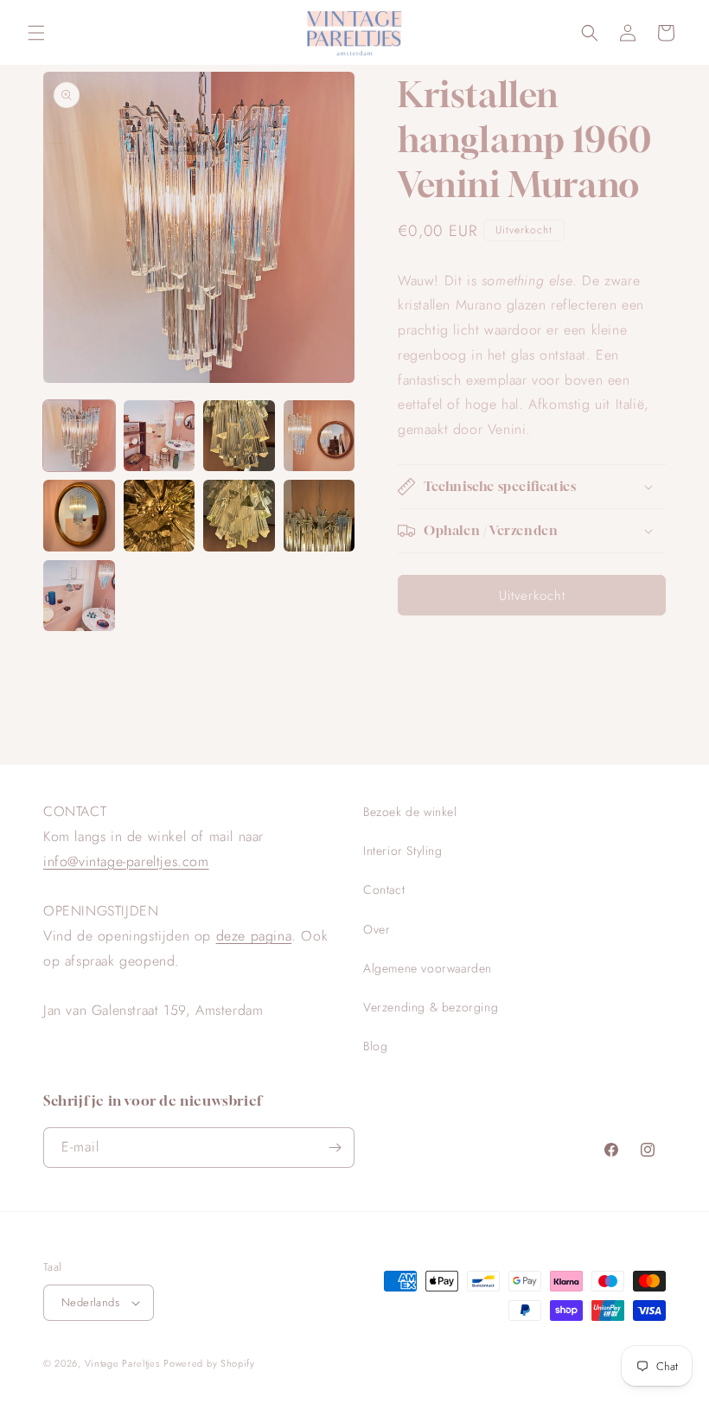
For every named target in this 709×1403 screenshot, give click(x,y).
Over (376, 929)
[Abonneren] (335, 1147)
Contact (384, 889)
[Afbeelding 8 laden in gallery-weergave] (319, 516)
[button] (36, 33)
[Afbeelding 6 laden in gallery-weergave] (159, 516)
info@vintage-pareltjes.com (126, 861)
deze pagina (254, 936)
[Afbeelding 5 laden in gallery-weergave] (79, 516)
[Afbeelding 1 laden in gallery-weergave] (79, 436)
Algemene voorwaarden (427, 968)
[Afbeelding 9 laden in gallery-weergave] (79, 596)
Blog (375, 1046)
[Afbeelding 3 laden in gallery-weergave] (239, 436)
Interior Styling (403, 850)
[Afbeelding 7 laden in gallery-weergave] (239, 516)
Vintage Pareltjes (122, 1363)
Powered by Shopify (209, 1363)
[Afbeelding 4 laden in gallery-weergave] (319, 436)
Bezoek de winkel (410, 811)
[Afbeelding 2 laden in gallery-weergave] (159, 436)
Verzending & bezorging (430, 1007)
